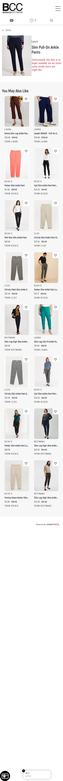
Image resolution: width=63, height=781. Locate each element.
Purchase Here (31, 422)
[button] (56, 774)
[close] (54, 45)
